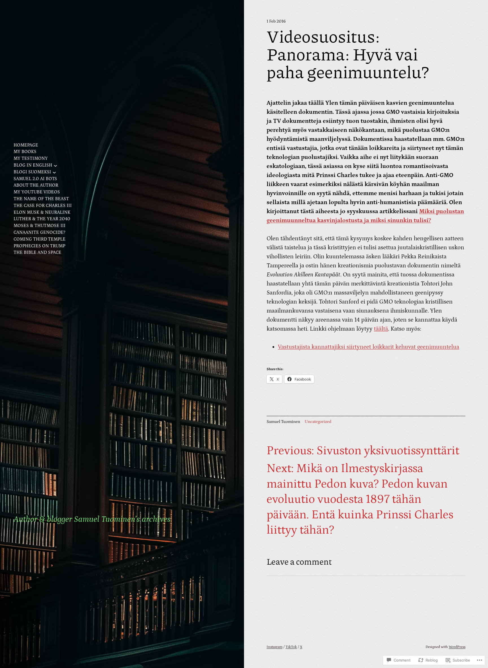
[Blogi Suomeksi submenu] (54, 172)
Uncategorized (318, 421)
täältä (381, 329)
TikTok (291, 647)
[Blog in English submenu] (55, 165)
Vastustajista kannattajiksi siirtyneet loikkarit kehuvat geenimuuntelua (368, 347)
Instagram (274, 647)
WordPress (457, 647)
